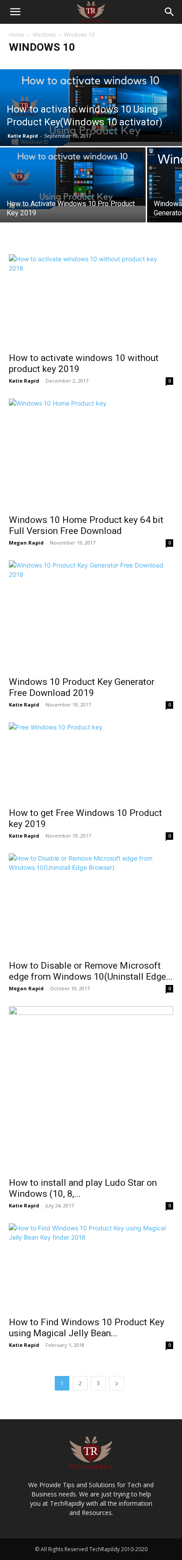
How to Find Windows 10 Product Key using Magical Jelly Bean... (86, 1327)
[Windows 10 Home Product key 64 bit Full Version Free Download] (91, 453)
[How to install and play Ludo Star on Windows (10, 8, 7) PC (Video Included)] (91, 1088)
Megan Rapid (26, 542)
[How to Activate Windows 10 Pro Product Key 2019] (73, 178)
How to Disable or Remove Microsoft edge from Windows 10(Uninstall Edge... (91, 971)
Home (16, 34)
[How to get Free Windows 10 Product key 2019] (91, 762)
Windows (44, 34)
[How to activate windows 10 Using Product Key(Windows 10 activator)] (91, 107)
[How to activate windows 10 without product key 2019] (91, 300)
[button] (15, 12)
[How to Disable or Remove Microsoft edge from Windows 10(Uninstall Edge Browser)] (91, 904)
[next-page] (116, 1383)
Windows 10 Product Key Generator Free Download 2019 (82, 687)
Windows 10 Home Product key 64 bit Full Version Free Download (86, 525)
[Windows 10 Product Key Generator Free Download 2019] (91, 615)
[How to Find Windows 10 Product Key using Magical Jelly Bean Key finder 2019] (91, 1267)
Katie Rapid (23, 135)
